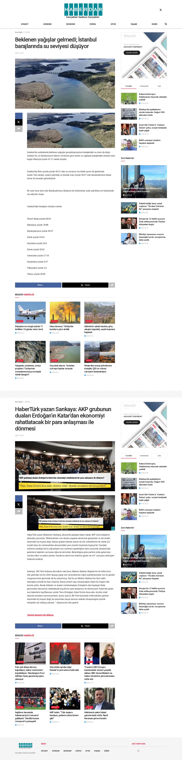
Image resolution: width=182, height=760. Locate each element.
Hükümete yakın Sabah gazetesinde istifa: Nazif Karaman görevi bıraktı (96, 715)
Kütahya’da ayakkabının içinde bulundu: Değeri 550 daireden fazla (152, 112)
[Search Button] (166, 24)
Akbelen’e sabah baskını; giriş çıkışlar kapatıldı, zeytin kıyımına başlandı (99, 329)
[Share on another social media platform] (19, 129)
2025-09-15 (89, 336)
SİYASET (25, 24)
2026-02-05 (20, 683)
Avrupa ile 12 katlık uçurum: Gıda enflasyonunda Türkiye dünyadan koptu (152, 222)
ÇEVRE (27, 32)
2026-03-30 (128, 195)
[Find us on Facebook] (155, 10)
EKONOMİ (70, 24)
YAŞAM (134, 24)
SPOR (113, 24)
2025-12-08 (55, 333)
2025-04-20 (89, 375)
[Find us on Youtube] (166, 10)
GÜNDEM (47, 24)
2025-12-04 (55, 674)
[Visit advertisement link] (144, 55)
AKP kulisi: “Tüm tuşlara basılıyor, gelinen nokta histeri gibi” (64, 715)
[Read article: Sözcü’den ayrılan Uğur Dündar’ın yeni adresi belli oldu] (65, 653)
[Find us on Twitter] (160, 10)
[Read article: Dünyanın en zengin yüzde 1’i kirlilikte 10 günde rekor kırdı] (30, 313)
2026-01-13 (20, 333)
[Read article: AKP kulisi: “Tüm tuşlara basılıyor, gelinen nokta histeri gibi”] (65, 699)
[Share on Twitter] (19, 122)
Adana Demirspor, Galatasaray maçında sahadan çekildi (153, 97)
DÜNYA (93, 24)
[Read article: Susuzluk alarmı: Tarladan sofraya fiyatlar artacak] (65, 352)
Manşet (55, 707)
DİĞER (154, 24)
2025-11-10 (89, 683)
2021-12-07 (19, 53)
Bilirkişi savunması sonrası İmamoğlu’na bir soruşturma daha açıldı (152, 237)
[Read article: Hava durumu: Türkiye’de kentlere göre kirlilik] (65, 313)
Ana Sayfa (19, 32)
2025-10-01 (20, 725)
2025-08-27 (20, 378)
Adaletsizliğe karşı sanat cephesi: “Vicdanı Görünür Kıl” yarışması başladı (151, 206)
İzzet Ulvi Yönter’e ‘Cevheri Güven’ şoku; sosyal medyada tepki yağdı (153, 128)
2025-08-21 (89, 722)
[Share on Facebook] (19, 116)
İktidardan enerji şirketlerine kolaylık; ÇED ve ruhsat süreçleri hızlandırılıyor (98, 368)
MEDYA (27, 402)
